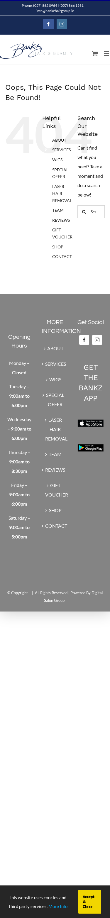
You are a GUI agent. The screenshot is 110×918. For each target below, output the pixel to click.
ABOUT (59, 140)
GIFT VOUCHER (55, 489)
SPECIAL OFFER (55, 399)
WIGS (57, 159)
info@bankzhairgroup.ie (55, 11)
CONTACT (62, 256)
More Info (57, 906)
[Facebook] (84, 340)
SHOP (57, 246)
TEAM (58, 210)
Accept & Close (88, 901)
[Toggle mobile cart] (95, 53)
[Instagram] (97, 340)
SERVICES (61, 149)
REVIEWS (61, 220)
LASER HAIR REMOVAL (62, 193)
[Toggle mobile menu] (107, 53)
